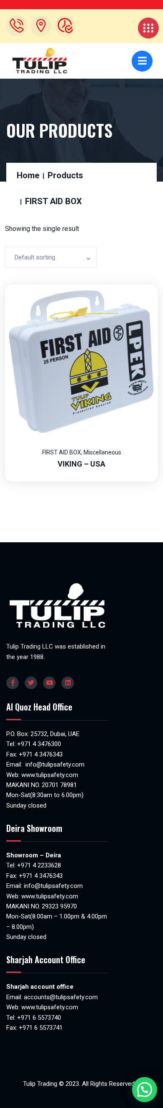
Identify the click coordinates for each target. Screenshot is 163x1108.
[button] (144, 1089)
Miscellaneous (102, 452)
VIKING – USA (81, 463)
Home (28, 175)
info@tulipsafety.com (54, 764)
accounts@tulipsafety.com (60, 997)
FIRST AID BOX (61, 452)
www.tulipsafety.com (49, 775)
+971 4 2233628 (39, 865)
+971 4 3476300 (39, 744)
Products (65, 175)
